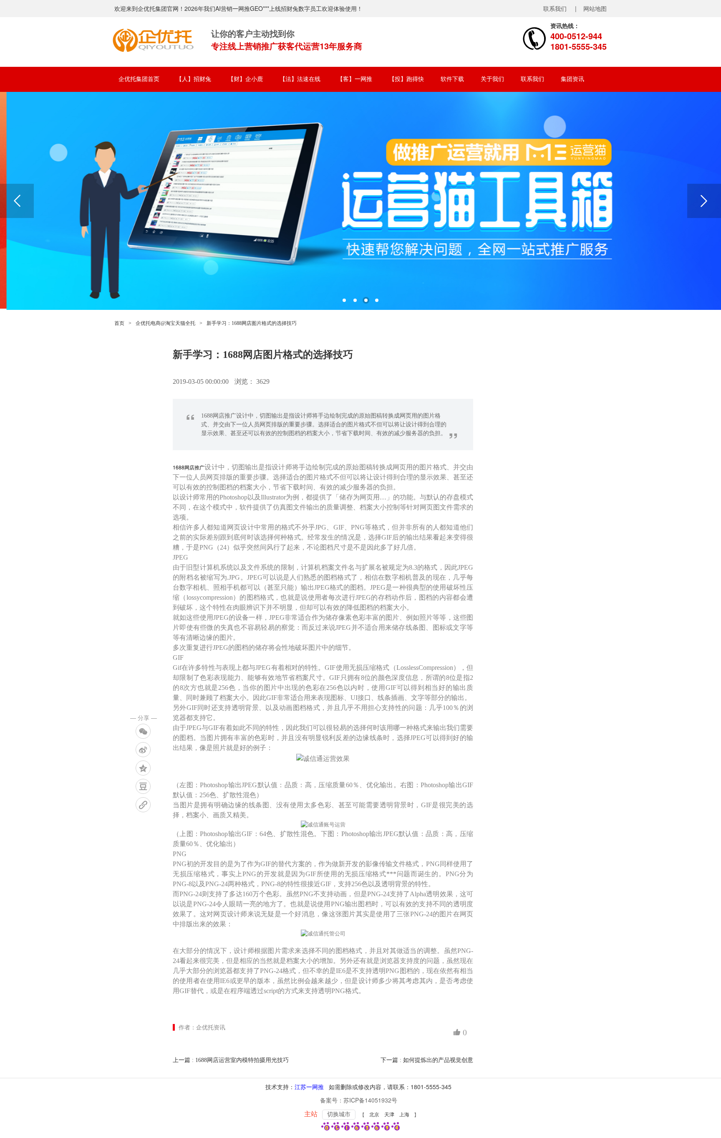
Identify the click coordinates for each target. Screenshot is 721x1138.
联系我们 (555, 8)
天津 (389, 1115)
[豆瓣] (143, 786)
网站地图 (595, 8)
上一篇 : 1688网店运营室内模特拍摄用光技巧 (231, 1060)
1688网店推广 (188, 467)
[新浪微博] (143, 749)
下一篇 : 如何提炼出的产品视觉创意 (427, 1060)
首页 (119, 323)
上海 (404, 1115)
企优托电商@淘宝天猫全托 (165, 323)
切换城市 (338, 1114)
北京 (374, 1115)
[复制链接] (143, 804)
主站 (311, 1114)
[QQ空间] (143, 768)
